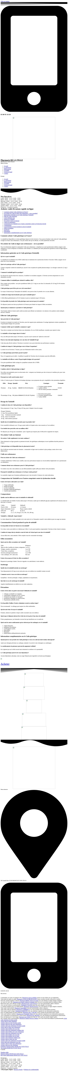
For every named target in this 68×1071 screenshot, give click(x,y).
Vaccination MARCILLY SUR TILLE (11, 1048)
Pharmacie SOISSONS (21, 1011)
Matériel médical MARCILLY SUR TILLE (12, 1054)
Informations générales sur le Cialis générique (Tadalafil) (19, 215)
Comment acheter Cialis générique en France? (16, 212)
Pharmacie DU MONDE (33, 1015)
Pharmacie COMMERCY (23, 1009)
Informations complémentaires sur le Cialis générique (18, 232)
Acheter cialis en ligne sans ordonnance (11, 1043)
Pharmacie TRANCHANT (31, 1006)
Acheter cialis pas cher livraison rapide (11, 1023)
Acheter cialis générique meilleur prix (10, 1037)
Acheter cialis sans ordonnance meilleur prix (12, 1030)
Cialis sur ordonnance (9, 222)
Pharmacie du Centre (24, 1017)
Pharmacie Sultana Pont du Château (28, 1018)
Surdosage (6, 229)
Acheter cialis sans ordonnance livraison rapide (13, 1026)
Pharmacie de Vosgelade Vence (25, 1014)
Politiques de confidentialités (31, 1069)
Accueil (6, 166)
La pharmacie (7, 167)
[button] (34, 163)
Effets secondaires (8, 228)
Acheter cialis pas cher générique (9, 1045)
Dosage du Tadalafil (9, 219)
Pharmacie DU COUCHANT (29, 1003)
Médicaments (7, 169)
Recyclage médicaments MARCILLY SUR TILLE (14, 1055)
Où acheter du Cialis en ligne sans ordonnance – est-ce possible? (21, 213)
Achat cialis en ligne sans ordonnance (10, 1027)
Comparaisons (7, 225)
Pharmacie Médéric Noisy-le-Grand (29, 1000)
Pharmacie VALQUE (26, 1005)
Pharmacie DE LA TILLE (12, 160)
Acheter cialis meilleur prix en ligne (10, 1036)
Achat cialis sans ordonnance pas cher (10, 1042)
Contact (6, 173)
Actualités (6, 170)
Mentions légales (18, 1069)
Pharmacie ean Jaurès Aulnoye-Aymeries (23, 1002)
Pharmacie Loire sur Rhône (29, 997)
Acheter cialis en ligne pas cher (9, 1039)
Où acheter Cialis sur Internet (11, 221)
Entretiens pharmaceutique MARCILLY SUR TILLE (15, 1046)
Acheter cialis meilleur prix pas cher (10, 1028)
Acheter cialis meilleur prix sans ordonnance (12, 1031)
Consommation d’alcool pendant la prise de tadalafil (17, 226)
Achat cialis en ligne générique (9, 1021)
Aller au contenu (5, 1)
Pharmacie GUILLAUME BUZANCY (27, 999)
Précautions (7, 231)
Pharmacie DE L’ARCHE (30, 1012)
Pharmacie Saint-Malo (20, 1008)
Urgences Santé (8, 172)
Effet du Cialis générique (10, 216)
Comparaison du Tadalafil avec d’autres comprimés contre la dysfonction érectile (25, 223)
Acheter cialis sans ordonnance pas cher (11, 1033)
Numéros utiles (5, 1052)
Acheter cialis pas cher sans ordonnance (11, 1024)
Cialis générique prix (9, 218)
